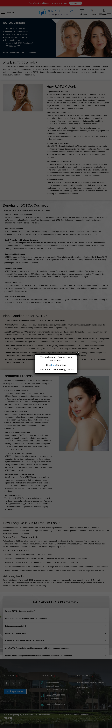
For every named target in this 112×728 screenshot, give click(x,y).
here (53, 365)
